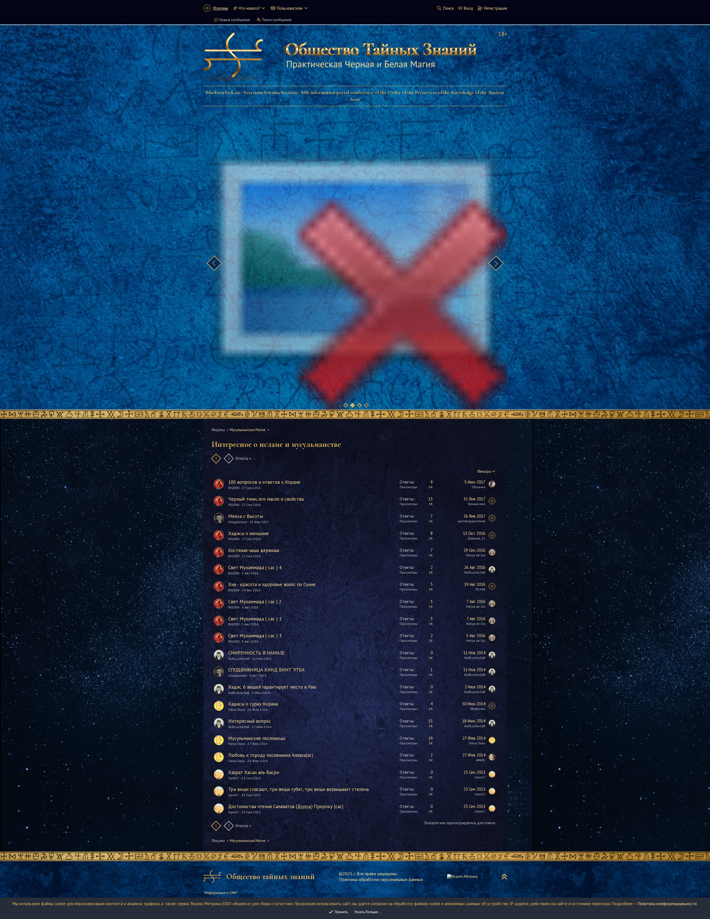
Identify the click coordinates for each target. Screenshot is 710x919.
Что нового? (249, 8)
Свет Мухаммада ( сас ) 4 (255, 567)
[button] (263, 8)
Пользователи (290, 8)
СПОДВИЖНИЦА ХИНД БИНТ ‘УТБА (266, 670)
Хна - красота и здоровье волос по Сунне (272, 584)
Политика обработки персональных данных (381, 879)
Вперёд (242, 458)
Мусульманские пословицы (256, 738)
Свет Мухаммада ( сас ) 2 (255, 602)
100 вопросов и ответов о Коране (264, 482)
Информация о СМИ (220, 892)
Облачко (478, 487)
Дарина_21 (476, 538)
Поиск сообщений (276, 19)
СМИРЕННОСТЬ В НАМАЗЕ (256, 653)
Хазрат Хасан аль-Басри (253, 772)
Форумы (220, 8)
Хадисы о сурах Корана (253, 704)
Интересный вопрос (249, 721)
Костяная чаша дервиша (253, 550)
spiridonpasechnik (471, 521)
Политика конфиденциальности (667, 903)
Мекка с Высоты (245, 516)
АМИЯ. (480, 760)
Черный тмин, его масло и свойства (266, 499)
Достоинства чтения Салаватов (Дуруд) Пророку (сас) (285, 806)
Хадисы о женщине (248, 533)
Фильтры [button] (484, 471)
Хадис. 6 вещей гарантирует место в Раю (272, 687)
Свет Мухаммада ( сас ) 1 (255, 619)
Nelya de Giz (475, 555)
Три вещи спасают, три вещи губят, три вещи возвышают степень (298, 789)
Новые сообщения (234, 19)
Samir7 (233, 778)
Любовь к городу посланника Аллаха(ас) (270, 755)
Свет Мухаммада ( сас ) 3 (255, 636)
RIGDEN (233, 488)
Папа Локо (236, 709)
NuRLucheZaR (474, 572)
